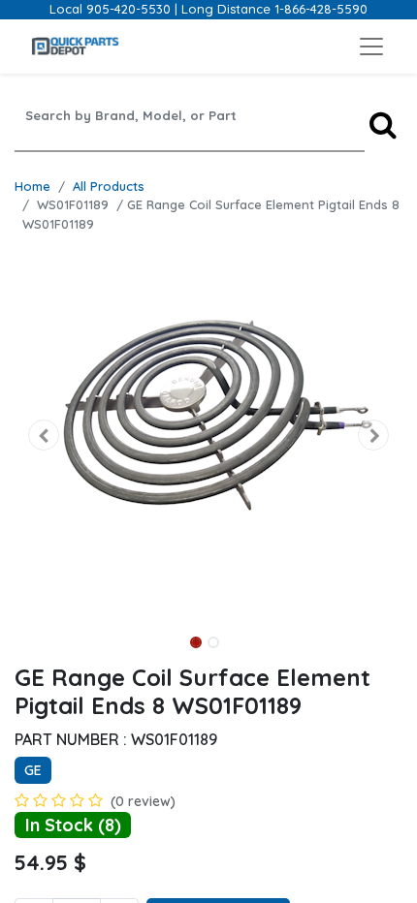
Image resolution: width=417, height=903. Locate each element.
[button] (44, 435)
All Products (108, 186)
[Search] (383, 124)
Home (32, 186)
